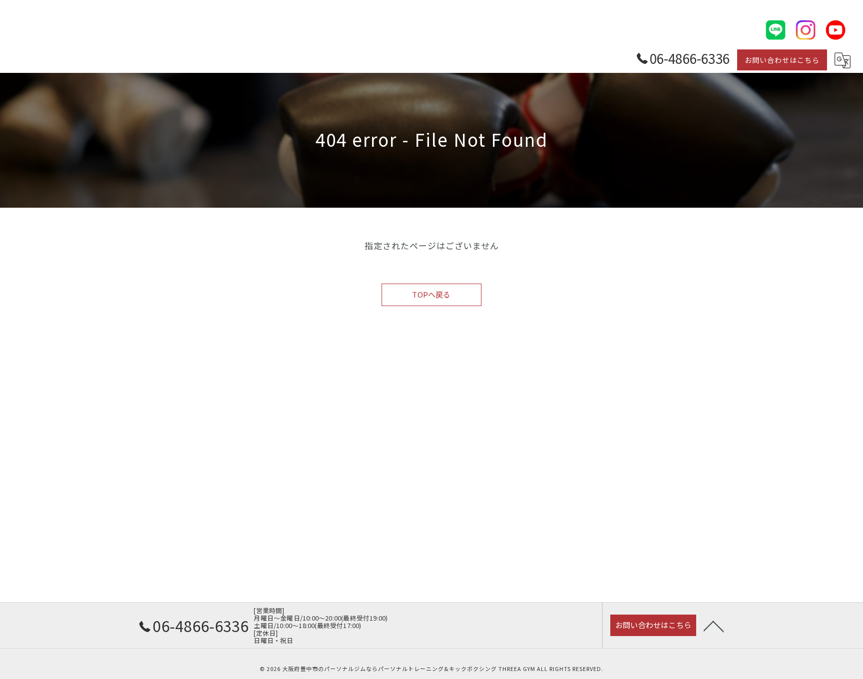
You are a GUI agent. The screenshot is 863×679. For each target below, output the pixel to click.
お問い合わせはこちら (782, 60)
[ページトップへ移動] (714, 626)
